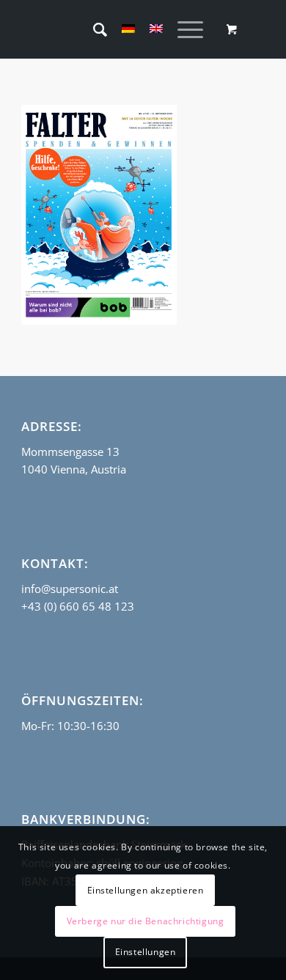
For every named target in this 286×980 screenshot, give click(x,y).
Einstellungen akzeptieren (145, 890)
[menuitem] (92, 29)
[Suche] (92, 29)
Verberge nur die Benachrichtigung (145, 921)
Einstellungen (145, 952)
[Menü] (183, 29)
